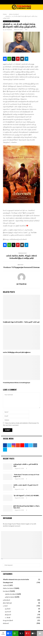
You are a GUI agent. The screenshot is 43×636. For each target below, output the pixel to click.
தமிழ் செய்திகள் (15, 21)
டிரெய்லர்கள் (6, 600)
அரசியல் (5, 585)
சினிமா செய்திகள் (7, 21)
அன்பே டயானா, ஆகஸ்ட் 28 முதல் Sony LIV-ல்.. (26, 486)
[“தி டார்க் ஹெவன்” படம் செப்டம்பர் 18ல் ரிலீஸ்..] (7, 498)
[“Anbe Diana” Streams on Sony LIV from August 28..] (7, 477)
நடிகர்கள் (7, 608)
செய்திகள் (6, 591)
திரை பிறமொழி (7, 603)
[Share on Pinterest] (18, 59)
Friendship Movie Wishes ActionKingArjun (16, 382)
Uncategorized (8, 582)
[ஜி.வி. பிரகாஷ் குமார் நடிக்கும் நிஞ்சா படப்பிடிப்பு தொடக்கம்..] (7, 508)
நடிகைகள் (8, 611)
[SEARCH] (38, 565)
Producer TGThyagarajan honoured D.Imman (22, 267)
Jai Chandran (8, 29)
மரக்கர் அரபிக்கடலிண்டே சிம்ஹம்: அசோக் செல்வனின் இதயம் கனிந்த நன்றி (21, 257)
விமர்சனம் (6, 623)
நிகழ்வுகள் (8, 614)
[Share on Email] (22, 59)
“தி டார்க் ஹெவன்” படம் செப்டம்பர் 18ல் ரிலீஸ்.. (26, 495)
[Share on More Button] (40, 633)
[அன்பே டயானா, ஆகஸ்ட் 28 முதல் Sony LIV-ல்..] (7, 487)
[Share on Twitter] (13, 59)
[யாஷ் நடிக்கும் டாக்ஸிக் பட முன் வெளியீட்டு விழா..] (7, 466)
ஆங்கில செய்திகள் (10, 594)
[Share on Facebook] (5, 59)
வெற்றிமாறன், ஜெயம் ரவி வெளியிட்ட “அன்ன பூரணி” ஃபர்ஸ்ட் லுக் (21, 322)
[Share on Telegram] (26, 59)
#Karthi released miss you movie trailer (16, 579)
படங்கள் (5, 606)
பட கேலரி (7, 617)
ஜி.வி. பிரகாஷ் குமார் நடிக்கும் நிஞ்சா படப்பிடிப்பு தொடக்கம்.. (27, 507)
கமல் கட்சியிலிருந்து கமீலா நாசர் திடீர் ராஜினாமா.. (17, 352)
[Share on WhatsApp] (9, 59)
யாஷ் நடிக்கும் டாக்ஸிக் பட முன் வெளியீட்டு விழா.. (26, 465)
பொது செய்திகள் (8, 620)
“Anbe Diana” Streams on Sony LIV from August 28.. (26, 475)
